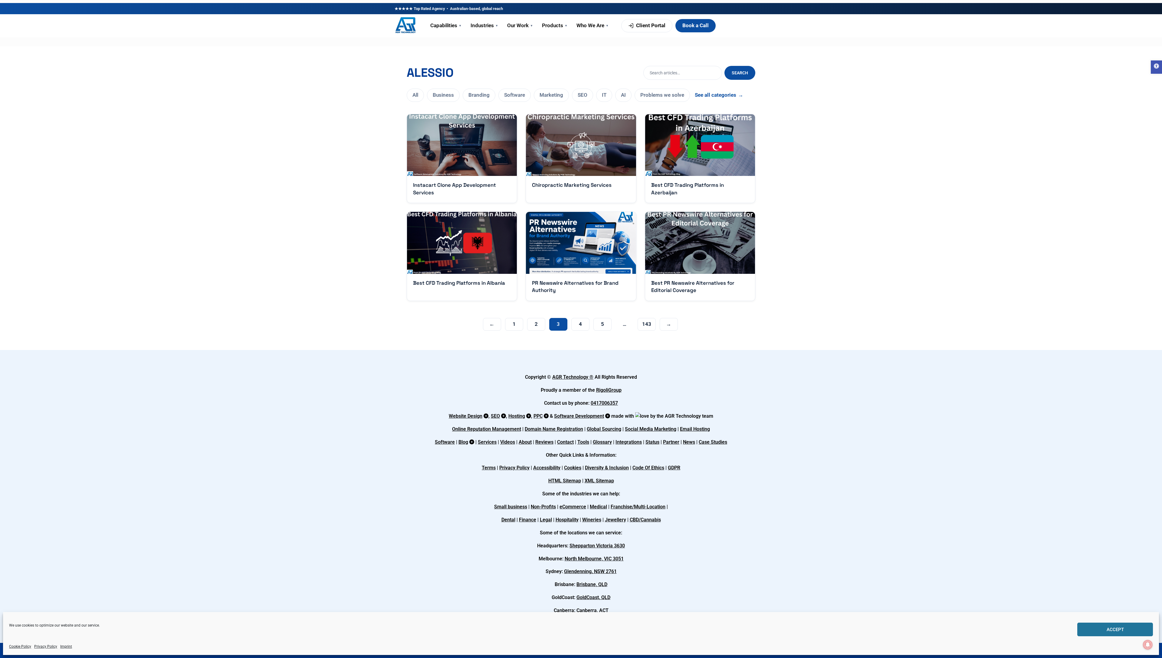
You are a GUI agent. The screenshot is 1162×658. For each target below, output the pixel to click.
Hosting (516, 416)
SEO (582, 95)
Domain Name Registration (554, 429)
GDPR (674, 468)
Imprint (66, 646)
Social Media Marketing (650, 429)
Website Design (465, 416)
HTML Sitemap (564, 481)
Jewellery (615, 520)
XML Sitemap (599, 481)
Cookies (572, 468)
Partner (671, 442)
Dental (508, 520)
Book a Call (695, 25)
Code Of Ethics (648, 468)
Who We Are (592, 25)
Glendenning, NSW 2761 (590, 571)
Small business (510, 507)
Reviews (544, 442)
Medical (598, 507)
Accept (1115, 629)
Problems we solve (662, 95)
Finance (527, 520)
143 (646, 324)
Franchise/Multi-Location (638, 507)
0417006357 (604, 403)
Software (514, 95)
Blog (463, 442)
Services (487, 442)
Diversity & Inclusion (607, 468)
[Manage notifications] (1148, 645)
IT (604, 95)
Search (740, 72)
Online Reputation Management (486, 429)
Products (554, 25)
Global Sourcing (604, 429)
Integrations (628, 442)
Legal (546, 520)
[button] (1156, 67)
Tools (583, 442)
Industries (484, 25)
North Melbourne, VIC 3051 (594, 559)
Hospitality (567, 520)
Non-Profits (543, 507)
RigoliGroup (609, 390)
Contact (565, 442)
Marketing (551, 95)
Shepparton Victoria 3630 (597, 546)
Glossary (602, 442)
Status (652, 442)
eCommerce (573, 507)
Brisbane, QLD (591, 584)
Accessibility (546, 468)
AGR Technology (570, 377)
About (525, 442)
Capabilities (445, 25)
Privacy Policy (45, 646)
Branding (479, 95)
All (415, 95)
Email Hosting (695, 429)
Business (443, 95)
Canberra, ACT (592, 610)
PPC (538, 416)
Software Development (579, 416)
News (689, 442)
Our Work (519, 25)
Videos (507, 442)
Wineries (591, 520)
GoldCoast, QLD (593, 597)
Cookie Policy (20, 646)
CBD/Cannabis (645, 520)
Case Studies (713, 442)
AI (623, 95)
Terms (489, 468)
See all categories (719, 95)
